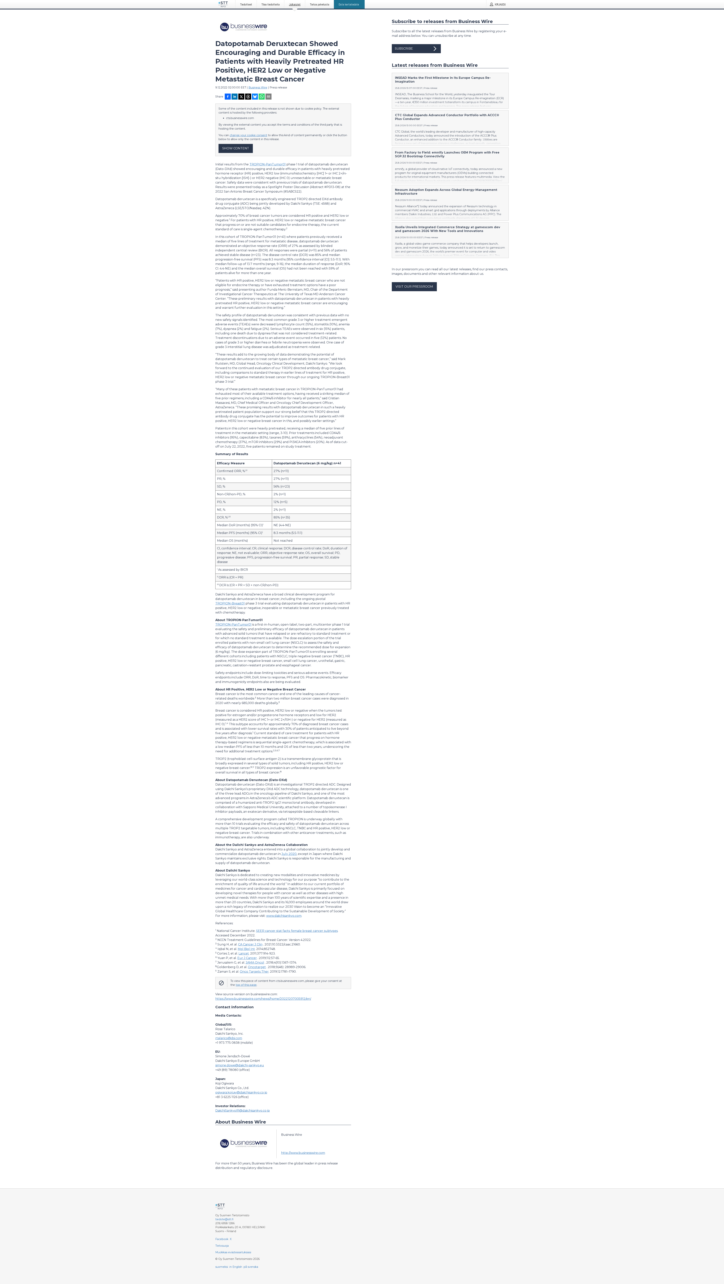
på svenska (251, 1267)
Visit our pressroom (414, 286)
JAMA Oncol (255, 962)
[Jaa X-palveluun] (241, 97)
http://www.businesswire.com (303, 1153)
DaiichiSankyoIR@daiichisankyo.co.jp (242, 1110)
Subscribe (404, 48)
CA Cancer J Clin (250, 944)
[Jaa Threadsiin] (248, 97)
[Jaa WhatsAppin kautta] (262, 97)
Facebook (221, 1239)
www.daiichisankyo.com (283, 916)
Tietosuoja (222, 1245)
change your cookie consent (248, 135)
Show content (235, 148)
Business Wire (257, 87)
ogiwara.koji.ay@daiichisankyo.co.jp (241, 1092)
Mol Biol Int (246, 949)
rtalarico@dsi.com (228, 1038)
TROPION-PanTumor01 (267, 164)
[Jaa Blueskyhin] (255, 97)
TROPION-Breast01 (230, 603)
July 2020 (289, 854)
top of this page (246, 985)
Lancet (244, 953)
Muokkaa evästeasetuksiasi (233, 1252)
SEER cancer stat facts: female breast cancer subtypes (297, 931)
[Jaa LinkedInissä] (235, 97)
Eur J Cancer (247, 958)
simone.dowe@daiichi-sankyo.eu (239, 1065)
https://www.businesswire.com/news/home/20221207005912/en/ (263, 999)
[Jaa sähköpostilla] (268, 97)
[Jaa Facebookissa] (228, 97)
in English (235, 1267)
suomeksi (221, 1267)
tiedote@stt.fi (224, 1219)
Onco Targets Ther (254, 971)
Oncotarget (257, 967)
